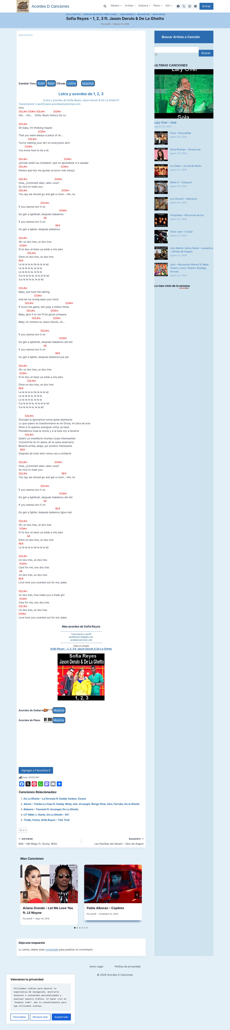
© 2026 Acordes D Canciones (115, 974)
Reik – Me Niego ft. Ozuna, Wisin (38, 841)
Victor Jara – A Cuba (181, 231)
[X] (183, 6)
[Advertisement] (81, 58)
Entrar (206, 6)
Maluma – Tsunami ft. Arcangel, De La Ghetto (51, 809)
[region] (40, 999)
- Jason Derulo (126, 14)
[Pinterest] (195, 6)
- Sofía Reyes (158, 14)
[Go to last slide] (25, 895)
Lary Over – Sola (165, 122)
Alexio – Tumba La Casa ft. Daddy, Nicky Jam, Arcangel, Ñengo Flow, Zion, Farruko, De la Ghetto (82, 803)
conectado (52, 949)
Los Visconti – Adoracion (183, 198)
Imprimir (88, 83)
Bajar (51, 83)
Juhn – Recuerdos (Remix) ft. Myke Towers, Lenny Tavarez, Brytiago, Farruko (189, 268)
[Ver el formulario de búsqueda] (105, 6)
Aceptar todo (61, 1017)
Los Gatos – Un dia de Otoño (185, 165)
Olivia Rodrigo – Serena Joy (185, 149)
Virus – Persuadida (180, 133)
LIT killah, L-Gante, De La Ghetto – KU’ (46, 814)
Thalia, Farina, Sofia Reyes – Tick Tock (47, 819)
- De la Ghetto (72, 14)
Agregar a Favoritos (35, 770)
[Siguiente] (136, 895)
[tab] (75, 928)
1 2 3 (23, 830)
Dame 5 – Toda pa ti (181, 182)
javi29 (107, 24)
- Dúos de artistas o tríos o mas (99, 14)
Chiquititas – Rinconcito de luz (187, 215)
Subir (41, 83)
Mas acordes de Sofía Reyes (81, 626)
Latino (71, 83)
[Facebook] (178, 6)
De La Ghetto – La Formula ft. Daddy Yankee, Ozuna (55, 798)
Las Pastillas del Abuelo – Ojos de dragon (119, 841)
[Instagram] (189, 6)
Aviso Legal (96, 966)
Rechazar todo (40, 1017)
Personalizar (19, 1017)
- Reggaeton (142, 14)
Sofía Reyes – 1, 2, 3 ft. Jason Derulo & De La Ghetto (81, 649)
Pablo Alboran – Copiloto (105, 908)
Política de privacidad (128, 966)
